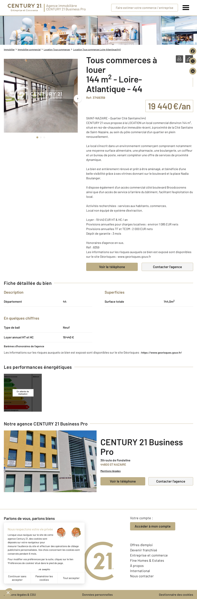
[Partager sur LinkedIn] (192, 71)
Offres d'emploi (141, 545)
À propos (137, 565)
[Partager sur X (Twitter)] (192, 61)
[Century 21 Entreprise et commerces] (25, 8)
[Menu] (186, 7)
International (140, 571)
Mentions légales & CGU (20, 594)
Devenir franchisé (143, 550)
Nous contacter (142, 576)
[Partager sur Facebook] (192, 51)
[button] (179, 59)
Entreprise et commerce (149, 555)
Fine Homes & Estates (147, 560)
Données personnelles (97, 594)
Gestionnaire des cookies (176, 594)
